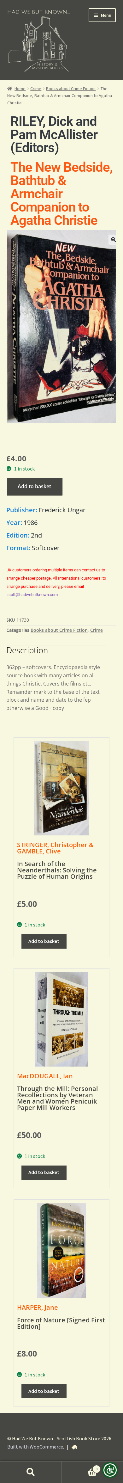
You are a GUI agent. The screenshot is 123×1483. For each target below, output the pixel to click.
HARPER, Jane (37, 1307)
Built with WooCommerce (35, 1446)
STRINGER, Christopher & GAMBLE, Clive (55, 847)
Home (20, 88)
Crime (35, 88)
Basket (79, 1466)
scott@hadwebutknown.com (32, 594)
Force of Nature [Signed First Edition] (61, 1323)
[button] (113, 240)
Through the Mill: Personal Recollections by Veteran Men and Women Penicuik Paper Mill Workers (57, 1098)
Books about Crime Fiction (71, 88)
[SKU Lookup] (74, 1447)
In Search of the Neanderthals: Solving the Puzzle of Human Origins (57, 870)
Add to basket (34, 486)
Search (31, 1472)
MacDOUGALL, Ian (45, 1076)
